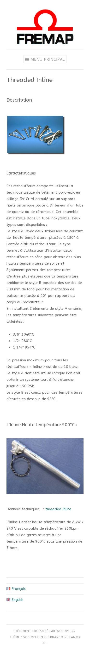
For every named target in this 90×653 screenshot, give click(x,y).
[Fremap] (45, 47)
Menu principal (47, 59)
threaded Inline (58, 509)
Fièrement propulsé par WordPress (45, 631)
